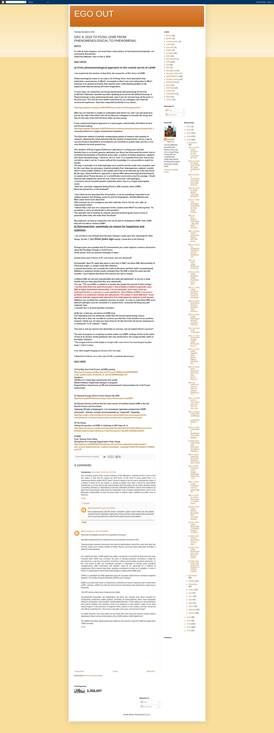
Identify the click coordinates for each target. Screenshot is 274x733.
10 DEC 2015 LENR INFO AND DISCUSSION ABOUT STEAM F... (194, 446)
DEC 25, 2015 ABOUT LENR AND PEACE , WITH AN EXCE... (193, 236)
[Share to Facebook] (116, 456)
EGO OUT (94, 14)
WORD (169, 100)
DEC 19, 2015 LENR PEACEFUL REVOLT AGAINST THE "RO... (194, 320)
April (191, 603)
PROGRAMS (171, 82)
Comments (171, 115)
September (193, 584)
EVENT (169, 50)
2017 (189, 133)
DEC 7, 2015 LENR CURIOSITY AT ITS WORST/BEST (194, 487)
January (192, 613)
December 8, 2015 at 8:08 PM (96, 531)
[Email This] (108, 456)
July (190, 593)
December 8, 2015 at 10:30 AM (104, 472)
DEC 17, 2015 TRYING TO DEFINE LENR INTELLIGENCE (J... (194, 341)
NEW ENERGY (172, 76)
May (191, 600)
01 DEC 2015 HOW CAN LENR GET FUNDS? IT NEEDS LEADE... (193, 566)
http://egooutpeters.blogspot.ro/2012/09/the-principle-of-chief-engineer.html (107, 108)
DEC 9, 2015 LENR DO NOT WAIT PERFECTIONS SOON (194, 459)
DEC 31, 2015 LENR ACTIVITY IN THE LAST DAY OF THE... (193, 153)
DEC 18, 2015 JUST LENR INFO (194, 330)
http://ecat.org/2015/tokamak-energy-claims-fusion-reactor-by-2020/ (103, 398)
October (192, 581)
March (191, 606)
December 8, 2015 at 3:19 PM (103, 508)
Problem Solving (172, 79)
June (191, 596)
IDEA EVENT (171, 59)
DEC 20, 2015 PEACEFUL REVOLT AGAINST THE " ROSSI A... (194, 306)
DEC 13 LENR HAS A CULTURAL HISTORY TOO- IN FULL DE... (194, 403)
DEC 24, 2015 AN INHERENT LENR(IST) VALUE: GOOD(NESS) (193, 251)
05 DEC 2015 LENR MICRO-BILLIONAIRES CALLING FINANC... (193, 513)
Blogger (147, 715)
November (193, 576)
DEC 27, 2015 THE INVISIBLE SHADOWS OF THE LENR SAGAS (193, 206)
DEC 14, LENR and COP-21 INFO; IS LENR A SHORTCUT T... (193, 389)
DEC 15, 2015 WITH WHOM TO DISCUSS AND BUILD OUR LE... (193, 373)
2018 (189, 130)
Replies (87, 504)
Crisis (168, 44)
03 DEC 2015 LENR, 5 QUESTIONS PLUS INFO (193, 540)
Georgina (170, 53)
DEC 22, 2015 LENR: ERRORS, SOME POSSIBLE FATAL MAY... (193, 278)
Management (171, 71)
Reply (83, 498)
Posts (169, 110)
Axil (89, 508)
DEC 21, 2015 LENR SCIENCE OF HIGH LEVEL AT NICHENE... (194, 293)
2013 (189, 621)
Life (167, 65)
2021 (189, 126)
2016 (189, 136)
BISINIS (169, 39)
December (193, 143)
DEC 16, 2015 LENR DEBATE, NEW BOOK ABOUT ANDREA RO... (193, 356)
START (169, 91)
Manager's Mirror (172, 73)
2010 (189, 631)
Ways (168, 97)
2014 (189, 617)
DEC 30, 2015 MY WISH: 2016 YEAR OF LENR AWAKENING (194, 166)
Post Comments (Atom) (94, 676)
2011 (189, 627)
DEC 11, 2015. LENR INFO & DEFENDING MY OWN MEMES (194, 432)
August (192, 590)
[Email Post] (104, 456)
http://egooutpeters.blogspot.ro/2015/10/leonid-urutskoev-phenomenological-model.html (113, 128)
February (192, 610)
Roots (168, 85)
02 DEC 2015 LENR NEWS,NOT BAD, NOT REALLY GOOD (194, 553)
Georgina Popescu (170, 140)
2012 (189, 624)
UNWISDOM (171, 94)
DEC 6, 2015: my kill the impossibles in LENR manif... (193, 499)
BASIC (168, 36)
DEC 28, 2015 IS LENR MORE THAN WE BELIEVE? (193, 192)
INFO (168, 62)
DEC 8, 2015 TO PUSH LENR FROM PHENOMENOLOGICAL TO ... (194, 472)
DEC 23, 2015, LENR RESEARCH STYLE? (193, 264)
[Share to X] (114, 456)
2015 (189, 140)
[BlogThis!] (111, 456)
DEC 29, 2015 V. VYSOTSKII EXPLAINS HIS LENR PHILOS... (193, 180)
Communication (172, 42)
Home (115, 671)
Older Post (151, 671)
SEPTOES (170, 88)
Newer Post (79, 671)
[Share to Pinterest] (119, 456)
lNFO (168, 68)
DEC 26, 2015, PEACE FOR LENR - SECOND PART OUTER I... (193, 222)
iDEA (168, 56)
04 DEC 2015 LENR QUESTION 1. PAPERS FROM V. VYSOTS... (193, 527)
